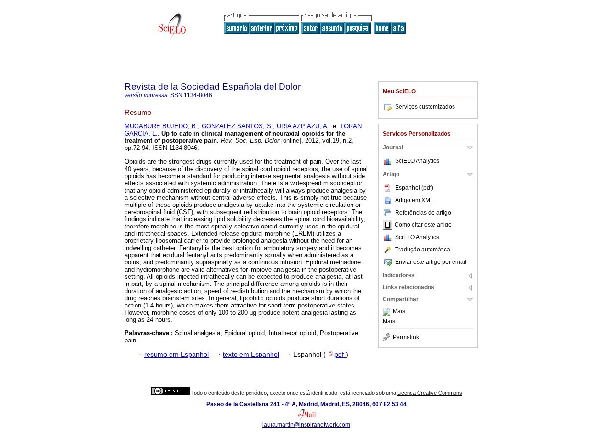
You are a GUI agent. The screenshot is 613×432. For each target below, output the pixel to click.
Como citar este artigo (423, 225)
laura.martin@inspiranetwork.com (306, 424)
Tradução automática (422, 249)
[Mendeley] (388, 311)
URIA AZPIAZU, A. (303, 126)
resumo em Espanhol (176, 354)
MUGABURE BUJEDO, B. (161, 126)
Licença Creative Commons (429, 393)
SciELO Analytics (417, 161)
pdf (340, 354)
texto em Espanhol (251, 354)
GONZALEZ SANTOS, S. (237, 126)
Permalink (406, 337)
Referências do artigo (423, 212)
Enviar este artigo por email (430, 262)
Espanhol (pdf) (414, 187)
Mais (399, 311)
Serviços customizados (425, 106)
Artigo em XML (414, 200)
